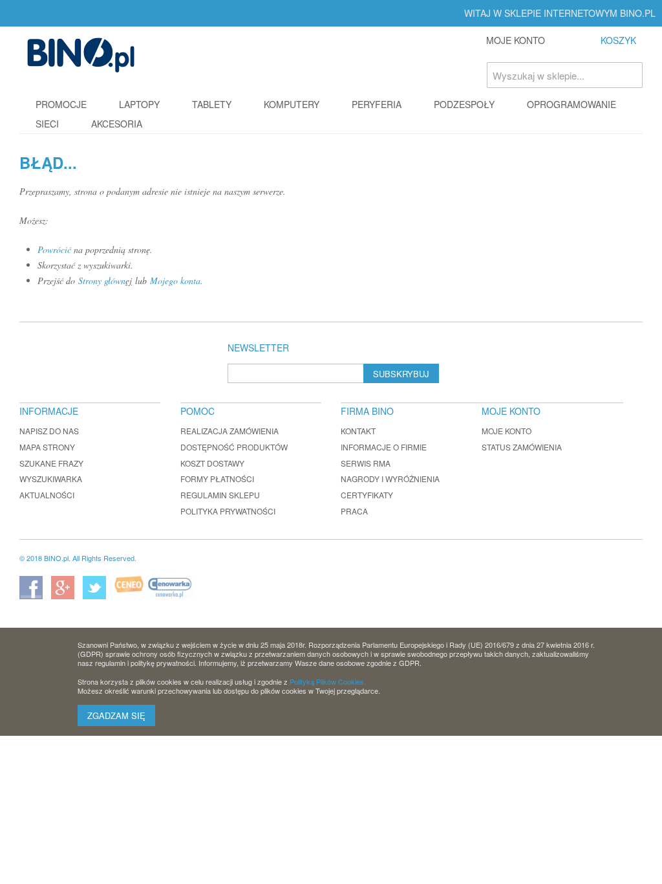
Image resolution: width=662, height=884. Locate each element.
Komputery (291, 104)
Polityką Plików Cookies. (328, 681)
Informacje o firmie (384, 446)
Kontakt (358, 430)
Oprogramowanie (571, 104)
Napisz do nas (49, 430)
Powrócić (54, 249)
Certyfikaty (367, 494)
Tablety (211, 104)
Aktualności (46, 494)
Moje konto (506, 430)
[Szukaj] (630, 75)
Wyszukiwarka (50, 478)
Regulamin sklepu (220, 494)
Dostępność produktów (234, 446)
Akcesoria (116, 123)
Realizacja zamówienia (229, 430)
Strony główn (101, 280)
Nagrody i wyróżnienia (390, 478)
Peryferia (376, 104)
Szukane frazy (51, 463)
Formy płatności (217, 478)
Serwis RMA (365, 463)
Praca (354, 510)
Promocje (61, 104)
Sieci (47, 123)
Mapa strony (47, 446)
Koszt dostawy (212, 463)
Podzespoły (464, 104)
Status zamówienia (522, 446)
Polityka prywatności (227, 510)
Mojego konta (175, 280)
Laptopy (139, 104)
